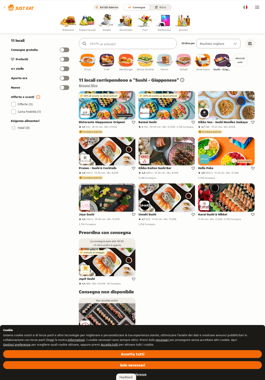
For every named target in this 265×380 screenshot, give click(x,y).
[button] (18, 7)
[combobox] (132, 43)
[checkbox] (88, 62)
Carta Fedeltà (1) (29, 112)
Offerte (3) (25, 104)
